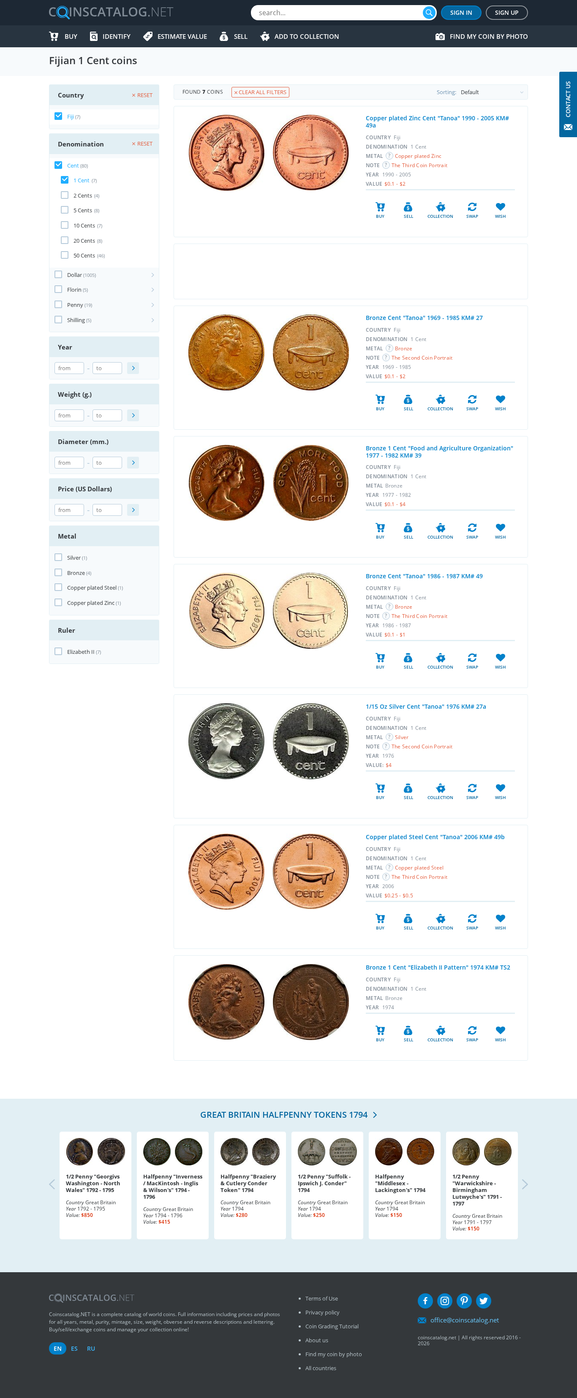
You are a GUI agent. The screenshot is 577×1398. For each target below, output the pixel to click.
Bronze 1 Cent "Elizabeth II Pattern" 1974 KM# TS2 (438, 967)
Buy (71, 36)
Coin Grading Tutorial (332, 1326)
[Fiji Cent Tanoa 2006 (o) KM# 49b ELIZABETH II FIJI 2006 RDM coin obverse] (226, 872)
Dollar (74, 275)
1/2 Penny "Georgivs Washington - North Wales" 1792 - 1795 (93, 1183)
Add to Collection (307, 36)
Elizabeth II (81, 652)
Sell (241, 36)
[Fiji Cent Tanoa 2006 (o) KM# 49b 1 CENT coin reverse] (311, 871)
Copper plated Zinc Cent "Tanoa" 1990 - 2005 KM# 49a (437, 121)
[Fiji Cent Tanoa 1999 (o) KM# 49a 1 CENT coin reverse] (311, 152)
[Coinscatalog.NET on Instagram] (444, 1301)
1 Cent (81, 180)
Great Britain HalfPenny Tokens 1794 (285, 1114)
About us (316, 1340)
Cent (73, 165)
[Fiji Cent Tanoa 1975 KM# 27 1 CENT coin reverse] (311, 352)
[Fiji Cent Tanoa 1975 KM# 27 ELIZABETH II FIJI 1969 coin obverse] (226, 352)
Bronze (76, 573)
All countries (320, 1368)
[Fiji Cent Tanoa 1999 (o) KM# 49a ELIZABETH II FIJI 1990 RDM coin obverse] (226, 153)
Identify (117, 36)
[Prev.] (59, 1185)
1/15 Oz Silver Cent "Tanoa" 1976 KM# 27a (426, 706)
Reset (144, 95)
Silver (74, 557)
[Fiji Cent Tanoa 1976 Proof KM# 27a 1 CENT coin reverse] (311, 741)
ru (91, 1348)
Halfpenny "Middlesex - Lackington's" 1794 (400, 1183)
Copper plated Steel (92, 587)
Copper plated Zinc (90, 603)
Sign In (461, 12)
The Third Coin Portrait (420, 165)
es (74, 1348)
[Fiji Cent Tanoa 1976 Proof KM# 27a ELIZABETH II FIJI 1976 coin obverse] (226, 741)
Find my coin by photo (489, 36)
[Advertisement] (350, 271)
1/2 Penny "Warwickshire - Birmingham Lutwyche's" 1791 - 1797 (477, 1190)
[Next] (518, 1185)
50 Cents (84, 255)
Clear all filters (261, 92)
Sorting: (446, 92)
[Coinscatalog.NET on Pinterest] (464, 1301)
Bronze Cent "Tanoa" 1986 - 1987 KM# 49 (424, 576)
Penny (75, 305)
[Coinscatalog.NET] (110, 12)
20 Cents (84, 240)
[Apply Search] (133, 368)
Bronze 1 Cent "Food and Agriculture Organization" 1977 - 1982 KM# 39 (439, 451)
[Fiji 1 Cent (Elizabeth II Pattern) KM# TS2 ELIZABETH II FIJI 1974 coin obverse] (226, 1002)
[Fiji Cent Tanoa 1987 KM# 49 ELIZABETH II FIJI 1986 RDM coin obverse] (226, 611)
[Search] (429, 12)
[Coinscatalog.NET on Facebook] (425, 1301)
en (58, 1348)
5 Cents (82, 210)
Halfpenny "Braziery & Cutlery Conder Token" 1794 (248, 1183)
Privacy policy (322, 1312)
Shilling (76, 320)
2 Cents (82, 195)
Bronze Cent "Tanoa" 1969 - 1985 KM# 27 (424, 318)
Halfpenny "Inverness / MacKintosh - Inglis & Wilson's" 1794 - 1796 (172, 1186)
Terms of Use (321, 1298)
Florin (74, 289)
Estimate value (182, 36)
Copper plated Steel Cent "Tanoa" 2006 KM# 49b (435, 837)
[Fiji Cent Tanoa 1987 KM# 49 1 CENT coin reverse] (310, 611)
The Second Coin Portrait (422, 357)
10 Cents (84, 225)
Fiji (70, 116)
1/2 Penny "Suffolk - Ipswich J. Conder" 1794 (324, 1183)
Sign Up (507, 12)
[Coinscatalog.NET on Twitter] (483, 1301)
